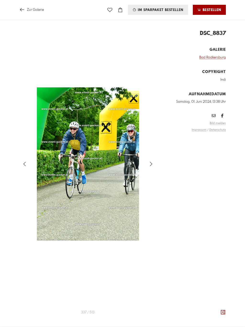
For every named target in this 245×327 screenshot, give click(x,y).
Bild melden (218, 123)
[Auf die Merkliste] (110, 10)
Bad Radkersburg (212, 57)
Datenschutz (217, 130)
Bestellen (211, 10)
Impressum (199, 130)
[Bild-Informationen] (223, 312)
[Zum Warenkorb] (120, 10)
